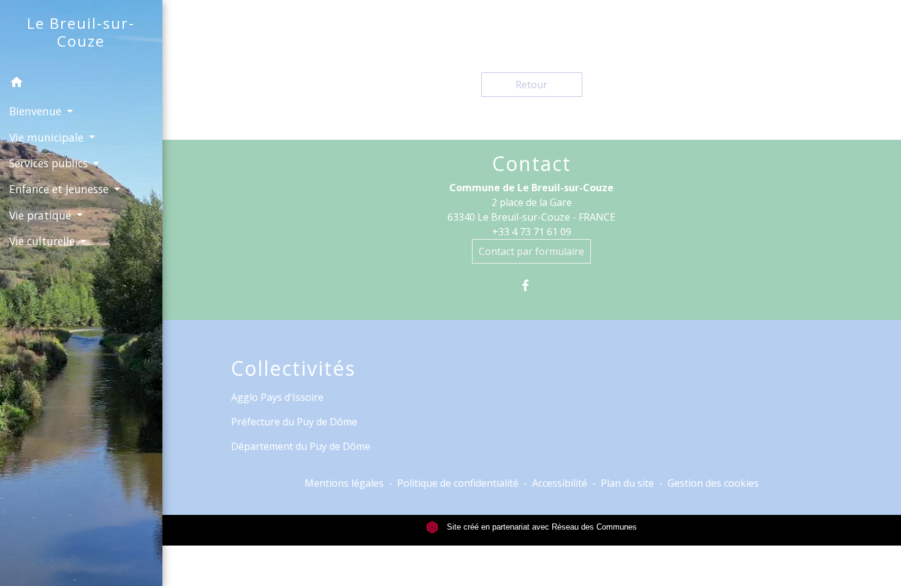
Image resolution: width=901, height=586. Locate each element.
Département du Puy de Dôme (300, 446)
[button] (81, 84)
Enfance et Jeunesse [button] (60, 188)
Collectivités (293, 368)
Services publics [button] (50, 163)
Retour (531, 84)
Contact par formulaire (531, 251)
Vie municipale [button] (47, 137)
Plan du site (627, 483)
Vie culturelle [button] (43, 241)
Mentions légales (344, 483)
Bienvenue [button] (36, 111)
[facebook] (532, 285)
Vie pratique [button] (41, 215)
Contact (531, 163)
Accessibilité (559, 483)
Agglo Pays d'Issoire (277, 397)
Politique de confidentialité (458, 483)
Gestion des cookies (713, 483)
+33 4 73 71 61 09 (531, 231)
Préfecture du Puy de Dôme (294, 421)
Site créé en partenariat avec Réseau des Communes (540, 526)
